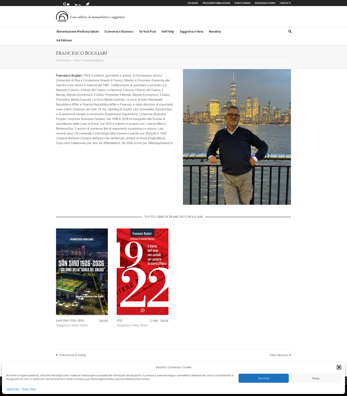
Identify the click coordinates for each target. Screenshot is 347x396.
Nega (315, 378)
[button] (339, 367)
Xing (63, 3)
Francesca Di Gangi (72, 355)
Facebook (69, 3)
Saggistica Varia (67, 325)
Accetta (263, 378)
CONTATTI (285, 3)
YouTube (86, 3)
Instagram (81, 3)
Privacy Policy (29, 389)
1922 (119, 320)
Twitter (75, 3)
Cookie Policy (13, 389)
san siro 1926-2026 (70, 320)
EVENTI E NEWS (243, 3)
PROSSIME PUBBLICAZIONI (216, 3)
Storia (83, 325)
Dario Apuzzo (279, 355)
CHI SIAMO (192, 3)
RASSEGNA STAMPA (265, 3)
